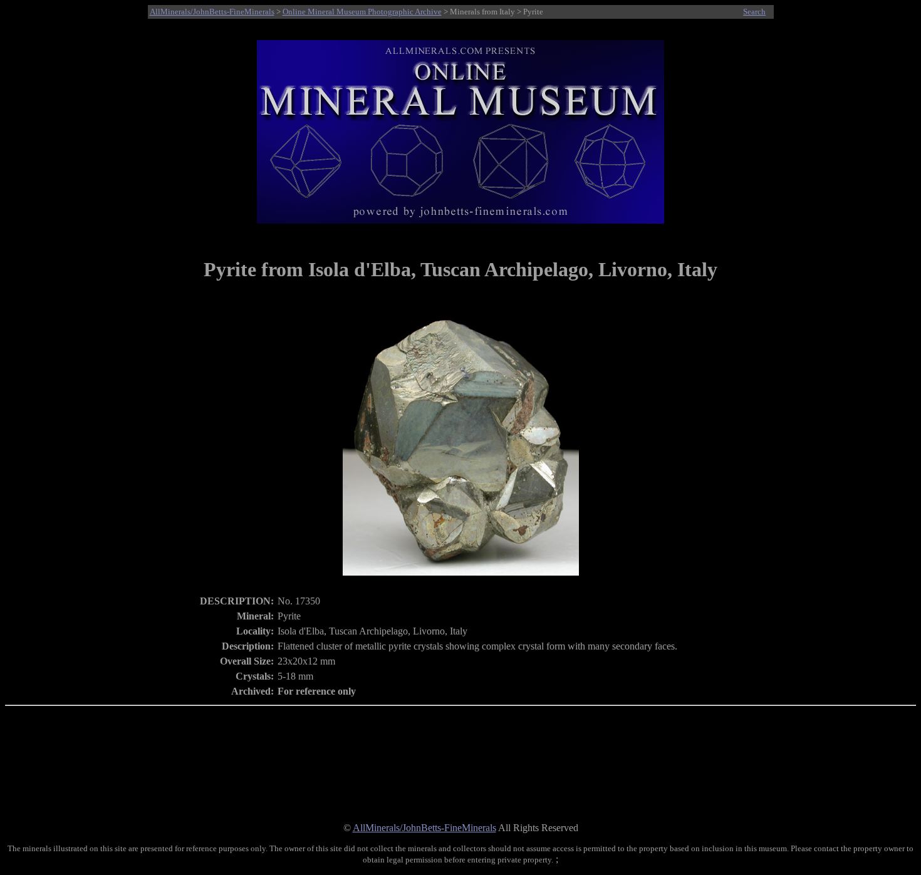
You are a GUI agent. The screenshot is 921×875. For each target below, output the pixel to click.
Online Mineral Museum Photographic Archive (362, 11)
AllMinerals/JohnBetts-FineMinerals (212, 11)
